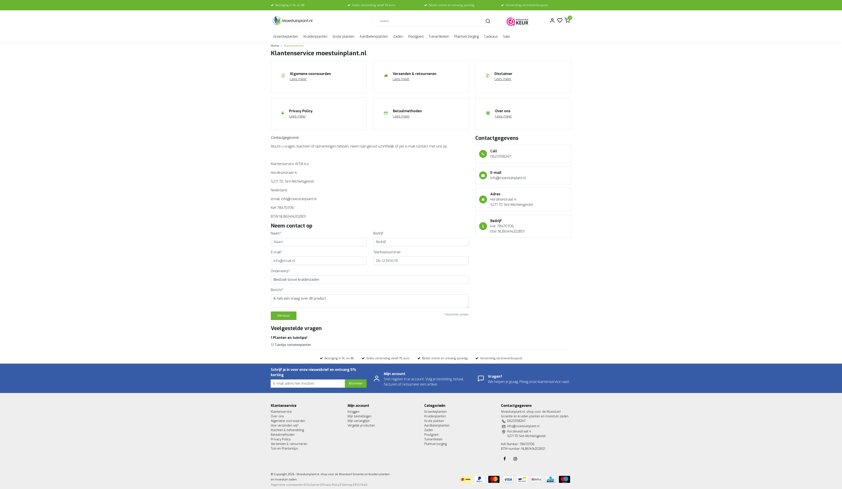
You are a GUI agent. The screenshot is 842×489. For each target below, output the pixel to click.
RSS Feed (361, 485)
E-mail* (276, 252)
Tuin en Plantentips (284, 448)
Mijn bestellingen (359, 416)
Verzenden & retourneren (289, 444)
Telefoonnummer (387, 252)
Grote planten (343, 36)
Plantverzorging (466, 36)
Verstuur (283, 316)
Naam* (276, 233)
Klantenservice (294, 46)
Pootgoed (415, 36)
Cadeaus (491, 36)
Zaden (398, 36)
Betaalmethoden (283, 435)
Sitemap (347, 485)
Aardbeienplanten (374, 36)
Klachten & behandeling (287, 430)
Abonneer (356, 383)
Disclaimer (313, 485)
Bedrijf (378, 233)
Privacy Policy (281, 439)
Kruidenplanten (315, 36)
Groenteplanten (285, 36)
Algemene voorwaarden (288, 421)
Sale (506, 36)
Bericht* (277, 290)
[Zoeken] (488, 21)
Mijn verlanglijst (359, 421)
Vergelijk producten (361, 425)
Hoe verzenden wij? (284, 425)
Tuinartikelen (439, 36)
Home (275, 46)
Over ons (277, 416)
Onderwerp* (280, 271)
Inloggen (353, 412)
